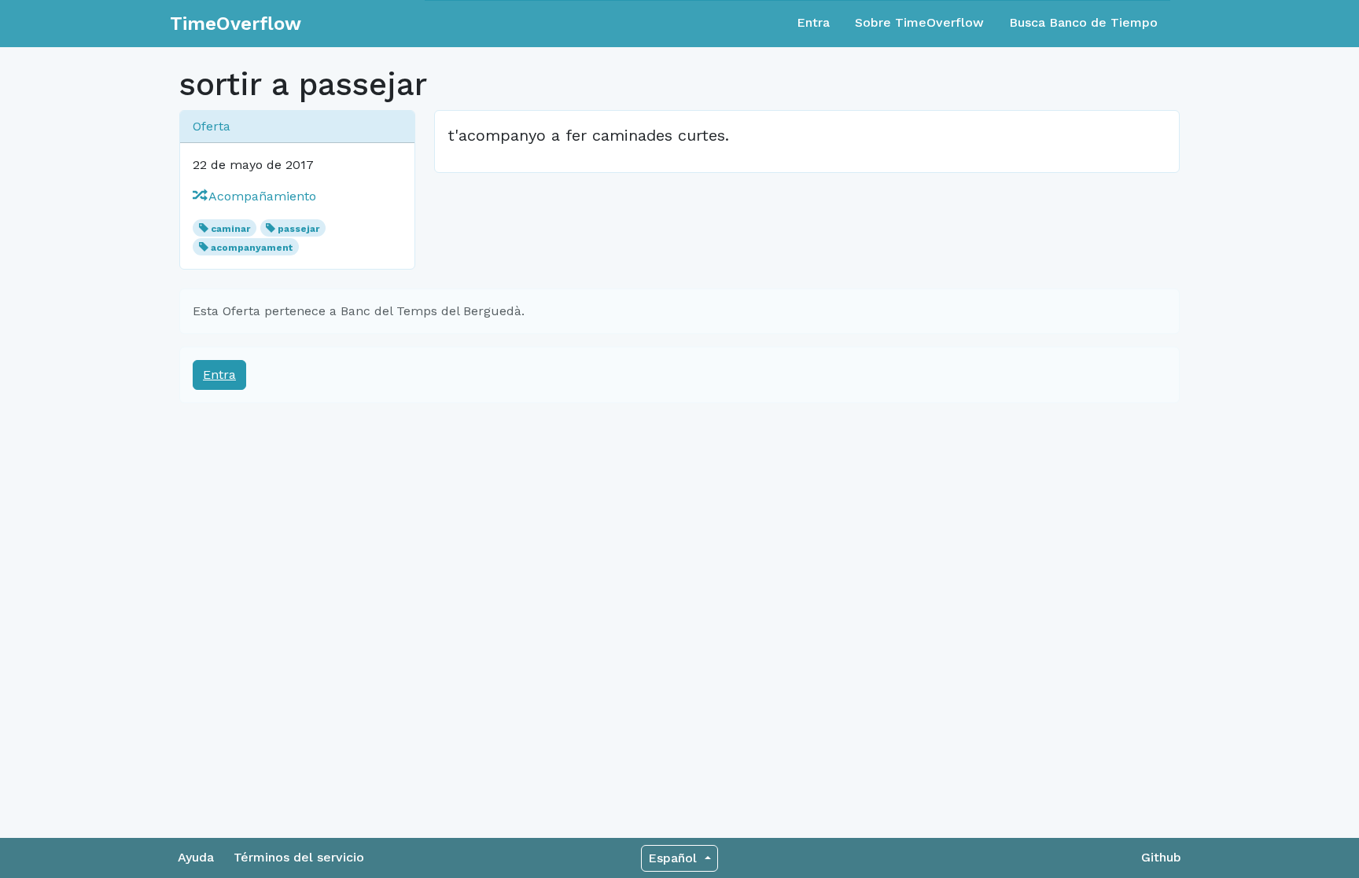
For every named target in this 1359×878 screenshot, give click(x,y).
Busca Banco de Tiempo (1083, 22)
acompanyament (252, 247)
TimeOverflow (235, 24)
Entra (813, 22)
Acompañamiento (260, 196)
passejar (298, 228)
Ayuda (196, 857)
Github (1161, 857)
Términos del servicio (299, 857)
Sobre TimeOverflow (919, 22)
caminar (230, 228)
